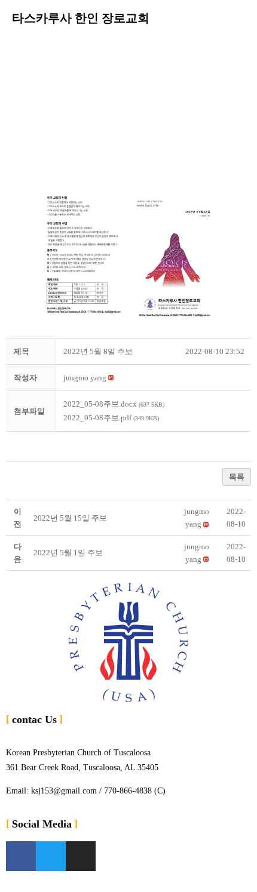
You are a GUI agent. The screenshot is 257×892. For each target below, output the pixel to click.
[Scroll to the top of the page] (3, 884)
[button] (128, 47)
